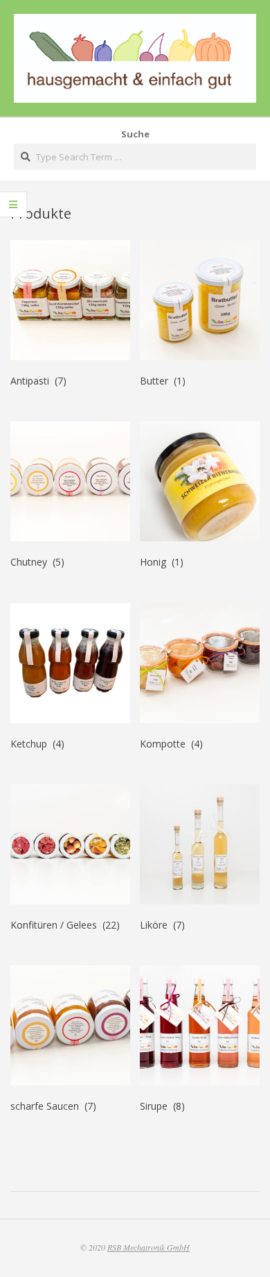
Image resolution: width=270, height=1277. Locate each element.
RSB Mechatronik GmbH (148, 1247)
